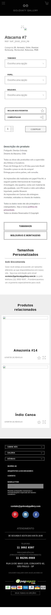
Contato (11, 476)
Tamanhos (25, 226)
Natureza (29, 50)
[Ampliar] (22, 26)
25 (15, 47)
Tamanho (11, 58)
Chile (28, 47)
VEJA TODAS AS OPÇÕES (25, 593)
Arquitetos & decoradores (20, 471)
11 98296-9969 (25, 557)
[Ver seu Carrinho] (46, 3)
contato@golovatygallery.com (25, 506)
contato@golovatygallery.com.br (20, 276)
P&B (36, 50)
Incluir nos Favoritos (18, 111)
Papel (10, 75)
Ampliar (44, 357)
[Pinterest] (15, 514)
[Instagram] (25, 514)
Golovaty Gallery (25, 8)
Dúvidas (11, 459)
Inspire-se (12, 466)
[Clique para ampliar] (25, 29)
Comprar (36, 129)
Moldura (11, 90)
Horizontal (19, 50)
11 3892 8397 (25, 547)
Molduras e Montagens (25, 235)
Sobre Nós (12, 447)
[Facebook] (36, 514)
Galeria (11, 453)
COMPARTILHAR (14, 117)
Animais (21, 47)
